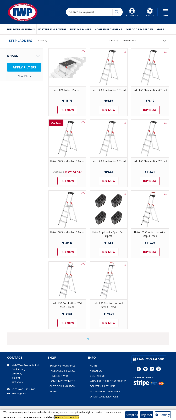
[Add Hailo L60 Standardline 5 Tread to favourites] (83, 122)
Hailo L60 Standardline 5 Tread (67, 161)
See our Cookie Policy (67, 417)
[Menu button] (165, 12)
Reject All (146, 415)
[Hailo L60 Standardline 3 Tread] (108, 67)
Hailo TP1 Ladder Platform (67, 90)
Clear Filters (24, 76)
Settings (165, 415)
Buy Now (67, 110)
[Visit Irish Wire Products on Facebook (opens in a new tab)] (138, 369)
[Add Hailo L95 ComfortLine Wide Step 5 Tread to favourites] (83, 264)
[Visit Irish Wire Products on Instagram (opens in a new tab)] (158, 369)
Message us (19, 393)
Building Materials (21, 29)
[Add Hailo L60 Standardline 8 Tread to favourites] (83, 193)
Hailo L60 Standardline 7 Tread (150, 161)
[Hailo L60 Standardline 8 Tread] (67, 209)
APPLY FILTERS (24, 67)
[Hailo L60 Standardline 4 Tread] (150, 67)
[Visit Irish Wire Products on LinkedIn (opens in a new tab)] (152, 369)
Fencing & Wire (80, 29)
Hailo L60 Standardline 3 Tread (108, 90)
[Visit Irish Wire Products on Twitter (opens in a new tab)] (145, 369)
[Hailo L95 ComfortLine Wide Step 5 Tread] (67, 280)
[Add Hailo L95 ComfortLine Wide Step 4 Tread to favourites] (166, 193)
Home (93, 365)
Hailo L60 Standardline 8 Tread (67, 232)
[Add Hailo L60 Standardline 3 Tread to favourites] (124, 51)
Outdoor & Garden (139, 29)
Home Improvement (108, 29)
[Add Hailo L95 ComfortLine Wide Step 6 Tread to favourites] (124, 264)
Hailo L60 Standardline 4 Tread (150, 90)
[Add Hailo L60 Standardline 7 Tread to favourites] (166, 122)
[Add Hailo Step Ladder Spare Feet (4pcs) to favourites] (124, 193)
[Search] (116, 12)
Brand (12, 55)
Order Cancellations (104, 396)
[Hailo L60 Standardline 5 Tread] (67, 138)
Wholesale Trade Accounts (108, 381)
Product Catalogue (150, 359)
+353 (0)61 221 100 (23, 389)
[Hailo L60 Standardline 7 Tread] (150, 138)
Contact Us (97, 376)
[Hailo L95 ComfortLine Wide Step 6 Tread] (108, 280)
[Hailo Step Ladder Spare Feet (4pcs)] (108, 209)
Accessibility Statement (106, 391)
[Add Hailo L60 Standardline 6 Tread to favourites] (124, 122)
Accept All (132, 415)
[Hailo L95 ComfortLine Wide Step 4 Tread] (150, 209)
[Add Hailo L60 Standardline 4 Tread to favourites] (166, 51)
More (160, 29)
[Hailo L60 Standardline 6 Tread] (108, 138)
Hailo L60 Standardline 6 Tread (108, 161)
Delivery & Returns (102, 386)
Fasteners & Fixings (52, 29)
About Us (96, 370)
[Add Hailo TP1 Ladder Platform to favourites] (83, 51)
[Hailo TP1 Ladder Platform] (67, 67)
